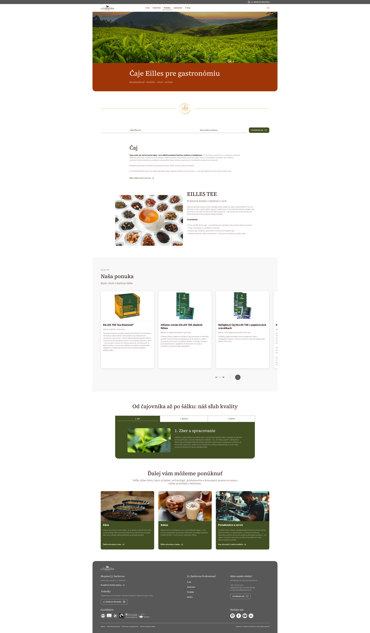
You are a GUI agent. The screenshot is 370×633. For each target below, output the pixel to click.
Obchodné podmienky (113, 627)
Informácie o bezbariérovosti (130, 627)
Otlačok (103, 627)
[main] (185, 286)
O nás (189, 582)
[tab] (137, 419)
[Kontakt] (268, 7)
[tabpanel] (185, 440)
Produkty (190, 592)
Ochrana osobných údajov (147, 627)
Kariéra (190, 597)
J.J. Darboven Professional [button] (201, 576)
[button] (147, 8)
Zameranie (191, 587)
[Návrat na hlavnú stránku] (107, 8)
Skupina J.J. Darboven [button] (113, 576)
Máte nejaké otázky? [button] (241, 576)
